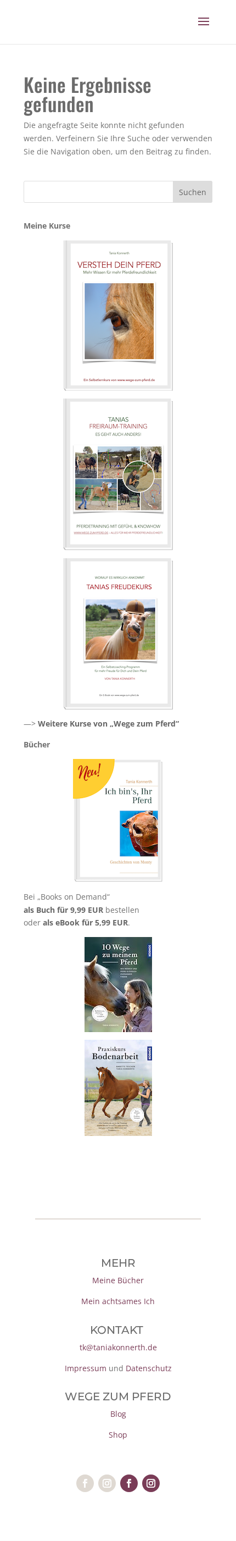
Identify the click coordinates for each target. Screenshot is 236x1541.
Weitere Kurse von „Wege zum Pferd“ (108, 723)
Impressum (85, 1368)
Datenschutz (149, 1368)
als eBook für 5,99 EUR (85, 922)
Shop (118, 1434)
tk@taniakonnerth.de (118, 1347)
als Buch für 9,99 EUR (63, 910)
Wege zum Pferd (118, 1396)
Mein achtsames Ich (118, 1301)
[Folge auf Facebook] (85, 1483)
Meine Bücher (118, 1280)
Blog (118, 1414)
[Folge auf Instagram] (107, 1483)
